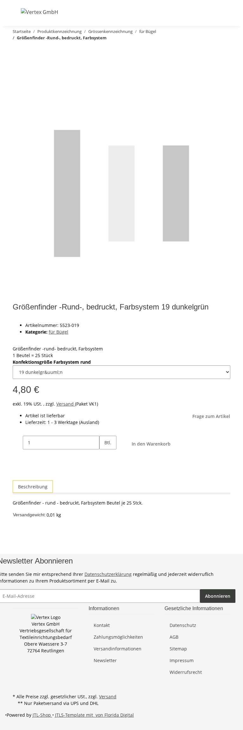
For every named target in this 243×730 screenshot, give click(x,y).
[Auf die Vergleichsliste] (18, 77)
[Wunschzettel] (215, 12)
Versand (65, 404)
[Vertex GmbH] (39, 12)
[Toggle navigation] (17, 11)
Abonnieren (217, 596)
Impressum (182, 660)
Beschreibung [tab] (32, 487)
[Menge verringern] (18, 442)
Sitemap (178, 649)
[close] (18, 64)
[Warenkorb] (225, 12)
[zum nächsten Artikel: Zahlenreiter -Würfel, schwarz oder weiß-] (15, 50)
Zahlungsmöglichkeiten (118, 637)
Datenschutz (183, 625)
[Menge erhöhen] (104, 456)
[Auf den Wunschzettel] (29, 77)
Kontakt (102, 625)
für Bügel (58, 332)
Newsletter (105, 660)
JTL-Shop (42, 715)
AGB (174, 637)
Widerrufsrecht (186, 672)
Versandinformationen (117, 649)
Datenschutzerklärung (108, 574)
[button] (195, 12)
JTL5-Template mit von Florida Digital (94, 715)
